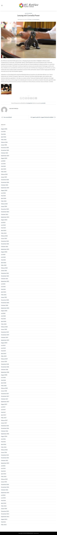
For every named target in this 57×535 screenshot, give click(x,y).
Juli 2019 (3, 345)
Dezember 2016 (5, 425)
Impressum (36, 533)
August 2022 (4, 251)
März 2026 (3, 139)
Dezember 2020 (5, 300)
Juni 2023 (3, 225)
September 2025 (5, 155)
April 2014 (3, 503)
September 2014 (5, 492)
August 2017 (4, 404)
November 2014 (5, 487)
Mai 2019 (3, 350)
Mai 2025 (3, 166)
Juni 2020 (3, 316)
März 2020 (3, 324)
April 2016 (3, 444)
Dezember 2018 (5, 364)
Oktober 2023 (4, 214)
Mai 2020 (3, 318)
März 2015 (3, 476)
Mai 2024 (3, 195)
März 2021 (3, 294)
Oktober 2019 (4, 337)
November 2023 (5, 211)
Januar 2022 (4, 270)
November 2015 (5, 457)
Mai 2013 (3, 522)
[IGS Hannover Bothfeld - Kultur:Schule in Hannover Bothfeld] (28, 5)
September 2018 (5, 372)
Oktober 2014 (4, 489)
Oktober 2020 (4, 305)
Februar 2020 (4, 326)
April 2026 (3, 137)
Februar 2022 (4, 268)
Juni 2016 (3, 439)
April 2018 (3, 382)
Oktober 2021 (4, 278)
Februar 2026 (4, 142)
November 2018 (5, 366)
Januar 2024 (4, 206)
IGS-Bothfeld (36, 19)
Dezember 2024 (5, 179)
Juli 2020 (3, 313)
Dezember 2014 (5, 484)
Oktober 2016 (4, 431)
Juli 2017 (3, 407)
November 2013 (5, 513)
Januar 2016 (4, 452)
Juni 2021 (3, 286)
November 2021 (5, 276)
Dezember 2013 (5, 511)
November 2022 (5, 243)
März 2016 (3, 447)
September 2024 (5, 187)
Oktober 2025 (4, 153)
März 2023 (3, 233)
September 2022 (5, 249)
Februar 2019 (4, 358)
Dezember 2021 (5, 273)
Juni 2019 (3, 348)
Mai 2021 (3, 289)
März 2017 (3, 417)
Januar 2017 (4, 423)
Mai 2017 (3, 412)
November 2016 (5, 428)
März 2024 (3, 201)
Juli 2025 (3, 161)
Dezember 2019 (5, 332)
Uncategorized (28, 13)
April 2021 (3, 292)
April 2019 (3, 353)
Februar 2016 (4, 449)
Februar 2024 (4, 203)
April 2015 (3, 473)
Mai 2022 (3, 260)
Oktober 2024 (4, 185)
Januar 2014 (4, 508)
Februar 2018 (4, 388)
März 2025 (3, 171)
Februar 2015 (4, 479)
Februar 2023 (4, 235)
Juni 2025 (3, 163)
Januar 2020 (4, 329)
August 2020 (4, 310)
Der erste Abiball (7, 117)
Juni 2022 (3, 257)
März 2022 (3, 265)
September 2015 (5, 463)
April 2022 (3, 262)
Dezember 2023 (5, 209)
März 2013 (3, 524)
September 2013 (5, 516)
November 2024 (5, 182)
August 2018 (4, 375)
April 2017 (3, 415)
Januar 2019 (4, 361)
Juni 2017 (3, 409)
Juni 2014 (3, 497)
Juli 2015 (3, 465)
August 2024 (4, 190)
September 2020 (5, 308)
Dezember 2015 (5, 455)
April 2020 (3, 321)
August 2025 (4, 158)
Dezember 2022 (5, 241)
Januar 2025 (4, 177)
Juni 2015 (3, 468)
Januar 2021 (4, 297)
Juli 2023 (3, 222)
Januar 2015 (4, 481)
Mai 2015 (3, 471)
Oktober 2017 (4, 399)
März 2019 (3, 356)
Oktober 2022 (4, 246)
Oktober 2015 (4, 460)
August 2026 (4, 128)
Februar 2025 (4, 174)
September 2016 (5, 433)
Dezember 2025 (5, 147)
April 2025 (3, 169)
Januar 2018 (4, 391)
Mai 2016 (3, 441)
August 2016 (4, 436)
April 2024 (3, 198)
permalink (43, 103)
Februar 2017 (4, 420)
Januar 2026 (4, 144)
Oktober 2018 (4, 369)
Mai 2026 (3, 134)
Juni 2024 (3, 193)
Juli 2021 (3, 284)
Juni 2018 (3, 377)
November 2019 (5, 334)
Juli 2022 (3, 254)
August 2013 (4, 519)
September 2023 (5, 217)
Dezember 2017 (5, 393)
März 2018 (3, 385)
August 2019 (4, 342)
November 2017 (5, 396)
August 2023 (4, 219)
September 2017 (5, 401)
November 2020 (5, 302)
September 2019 (5, 340)
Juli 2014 (3, 495)
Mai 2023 (3, 227)
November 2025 (5, 150)
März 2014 (3, 506)
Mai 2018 (3, 380)
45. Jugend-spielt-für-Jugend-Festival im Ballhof (42, 117)
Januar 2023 (4, 238)
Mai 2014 (3, 500)
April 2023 (3, 230)
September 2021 (5, 281)
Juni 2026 (3, 131)
